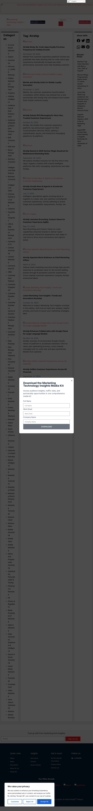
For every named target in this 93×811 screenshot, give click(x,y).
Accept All (44, 802)
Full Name (27, 401)
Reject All (29, 802)
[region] (29, 794)
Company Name (29, 417)
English (73, 1)
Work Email (27, 409)
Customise (15, 802)
